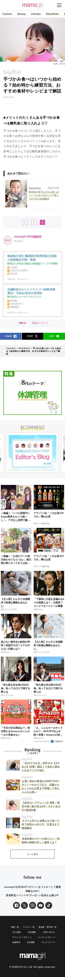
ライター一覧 (29, 927)
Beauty (22, 13)
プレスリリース (48, 942)
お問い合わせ (49, 932)
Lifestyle (36, 13)
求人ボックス (23, 279)
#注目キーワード (41, 323)
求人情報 (17, 932)
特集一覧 (15, 927)
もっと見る (32, 854)
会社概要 (31, 942)
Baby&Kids (52, 13)
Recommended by (42, 741)
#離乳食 (22, 323)
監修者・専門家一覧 (48, 927)
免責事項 (16, 942)
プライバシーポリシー (22, 937)
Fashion (7, 13)
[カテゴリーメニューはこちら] (59, 5)
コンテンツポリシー (47, 937)
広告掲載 (32, 932)
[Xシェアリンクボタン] (24, 905)
